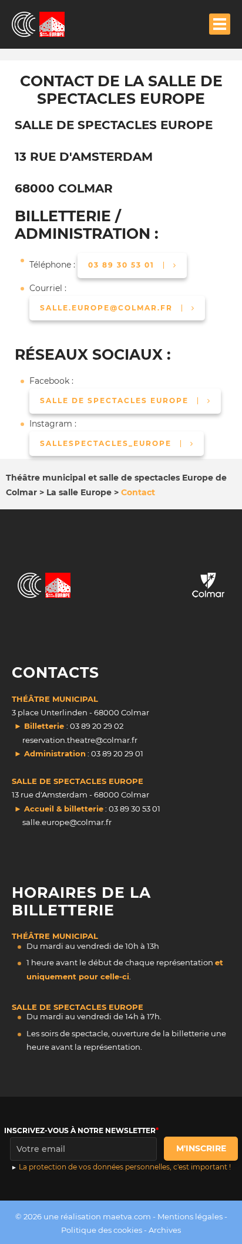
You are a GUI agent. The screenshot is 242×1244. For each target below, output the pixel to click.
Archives (165, 1230)
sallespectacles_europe (106, 443)
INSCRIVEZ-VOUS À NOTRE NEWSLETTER (80, 1130)
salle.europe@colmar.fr (106, 307)
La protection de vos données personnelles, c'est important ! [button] (125, 1166)
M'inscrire (201, 1148)
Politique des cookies (101, 1230)
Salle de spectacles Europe (114, 400)
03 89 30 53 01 (121, 265)
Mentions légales (190, 1216)
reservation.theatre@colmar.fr (79, 740)
